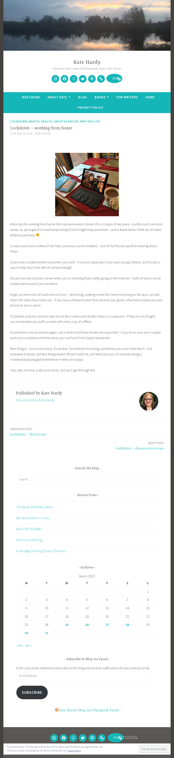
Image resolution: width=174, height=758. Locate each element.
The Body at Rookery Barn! (34, 507)
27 (107, 625)
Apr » (28, 645)
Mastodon (114, 79)
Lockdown (18, 121)
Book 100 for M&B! (28, 529)
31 (46, 633)
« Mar (19, 645)
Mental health (40, 121)
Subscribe (32, 692)
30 (26, 633)
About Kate (57, 97)
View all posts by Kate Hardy (35, 400)
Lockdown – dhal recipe (28, 431)
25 (67, 625)
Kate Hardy (87, 62)
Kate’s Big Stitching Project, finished (40, 551)
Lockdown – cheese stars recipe (140, 445)
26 (87, 625)
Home (150, 97)
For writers (127, 97)
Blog (82, 97)
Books (100, 97)
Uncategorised (66, 121)
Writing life (90, 121)
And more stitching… (30, 540)
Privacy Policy (90, 107)
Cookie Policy (74, 750)
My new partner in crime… (34, 518)
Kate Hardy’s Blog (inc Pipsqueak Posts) (89, 710)
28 (127, 625)
